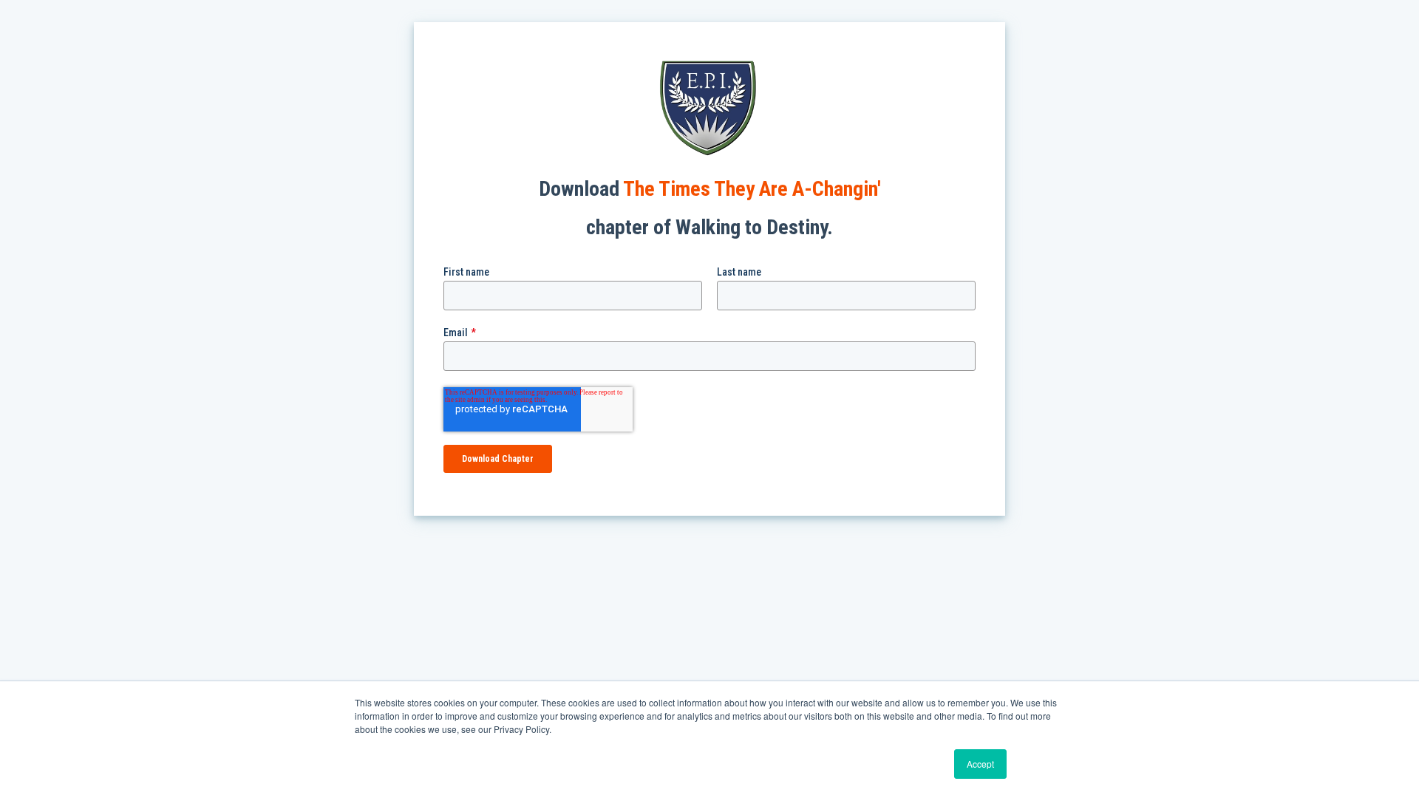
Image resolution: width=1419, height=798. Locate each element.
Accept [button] (980, 763)
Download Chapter (498, 459)
